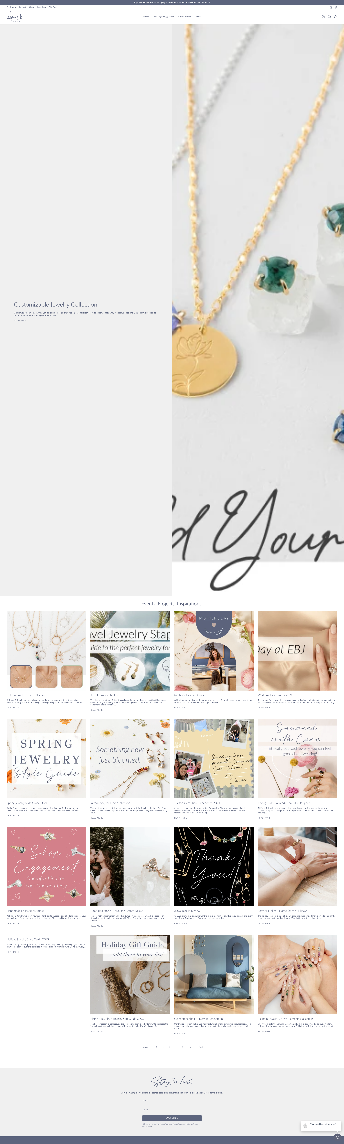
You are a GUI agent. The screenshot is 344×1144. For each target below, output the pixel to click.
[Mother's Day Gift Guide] (214, 651)
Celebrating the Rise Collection (26, 695)
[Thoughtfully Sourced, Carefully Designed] (297, 758)
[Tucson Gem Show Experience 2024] (214, 758)
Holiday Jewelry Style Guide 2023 (28, 939)
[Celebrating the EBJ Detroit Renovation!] (214, 974)
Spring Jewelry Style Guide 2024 (27, 803)
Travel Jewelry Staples (104, 695)
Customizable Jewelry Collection (55, 304)
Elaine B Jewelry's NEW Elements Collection (285, 1019)
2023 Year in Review (187, 911)
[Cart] (336, 16)
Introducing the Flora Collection (110, 803)
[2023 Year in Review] (214, 866)
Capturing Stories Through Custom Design (116, 911)
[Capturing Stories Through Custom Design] (130, 866)
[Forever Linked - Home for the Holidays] (297, 866)
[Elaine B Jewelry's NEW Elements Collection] (297, 974)
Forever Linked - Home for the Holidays (282, 911)
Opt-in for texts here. (213, 1093)
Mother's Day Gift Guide (189, 695)
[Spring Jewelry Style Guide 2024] (46, 758)
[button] (145, 16)
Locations (41, 7)
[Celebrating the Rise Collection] (46, 651)
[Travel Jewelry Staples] (130, 651)
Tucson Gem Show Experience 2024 (197, 803)
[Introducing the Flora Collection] (130, 758)
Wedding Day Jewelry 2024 (275, 695)
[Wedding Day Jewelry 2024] (297, 651)
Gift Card (53, 7)
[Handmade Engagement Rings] (46, 866)
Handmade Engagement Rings (25, 911)
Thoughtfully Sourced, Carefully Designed (284, 803)
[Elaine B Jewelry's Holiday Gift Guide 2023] (130, 974)
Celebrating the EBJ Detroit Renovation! (199, 1019)
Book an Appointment (16, 7)
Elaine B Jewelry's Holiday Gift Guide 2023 (117, 1019)
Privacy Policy (185, 1124)
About (32, 7)
